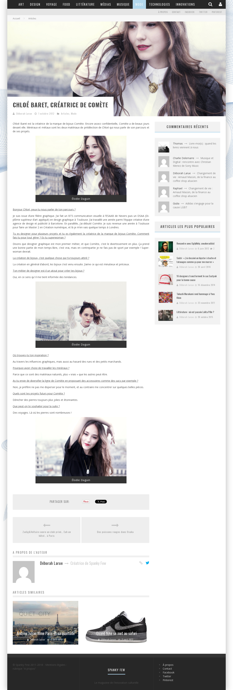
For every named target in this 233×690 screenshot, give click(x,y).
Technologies (159, 4)
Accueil (16, 18)
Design (35, 4)
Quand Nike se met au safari (116, 633)
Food (66, 4)
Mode (139, 4)
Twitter (203, 12)
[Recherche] (211, 4)
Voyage (51, 4)
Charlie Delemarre (183, 158)
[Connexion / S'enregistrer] (221, 4)
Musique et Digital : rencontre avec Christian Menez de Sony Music (193, 161)
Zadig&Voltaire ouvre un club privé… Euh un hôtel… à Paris (47, 533)
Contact (176, 12)
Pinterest (217, 12)
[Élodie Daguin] (81, 194)
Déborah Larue (24, 113)
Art (21, 4)
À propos (163, 12)
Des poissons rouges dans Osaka (115, 532)
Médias (105, 4)
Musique (123, 4)
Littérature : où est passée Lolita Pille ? (195, 312)
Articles (65, 113)
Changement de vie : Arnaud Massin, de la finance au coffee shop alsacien (194, 177)
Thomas (178, 143)
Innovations (185, 4)
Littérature (85, 4)
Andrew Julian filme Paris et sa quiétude (46, 633)
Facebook (190, 12)
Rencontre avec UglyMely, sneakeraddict (196, 243)
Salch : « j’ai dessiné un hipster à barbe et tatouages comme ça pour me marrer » (196, 260)
